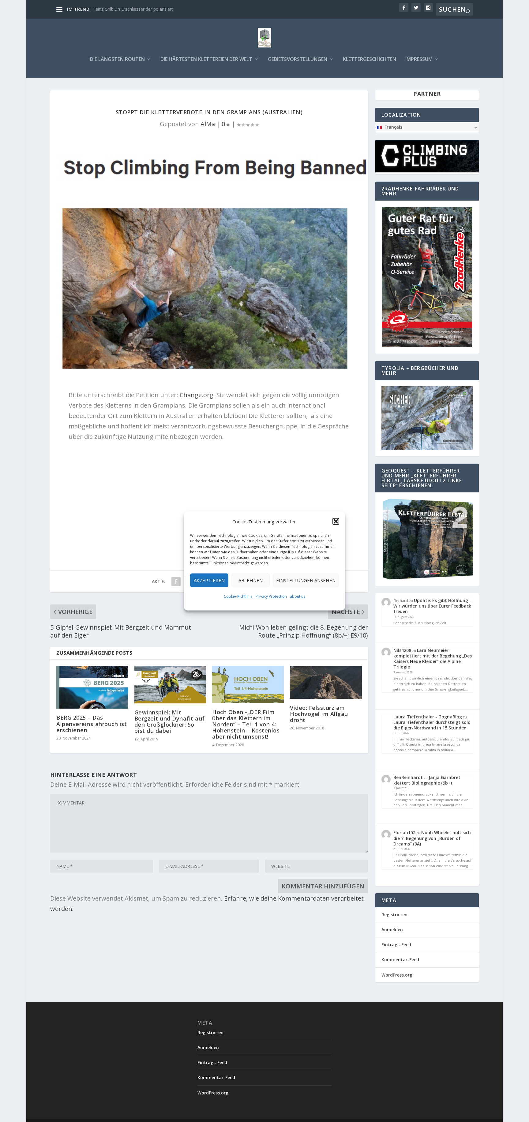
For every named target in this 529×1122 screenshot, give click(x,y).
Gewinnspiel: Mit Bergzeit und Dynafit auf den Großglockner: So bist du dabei (169, 722)
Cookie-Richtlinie (238, 596)
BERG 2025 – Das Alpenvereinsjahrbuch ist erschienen (91, 723)
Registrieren (394, 914)
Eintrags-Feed (396, 944)
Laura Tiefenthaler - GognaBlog (427, 717)
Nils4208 (402, 650)
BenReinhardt (408, 777)
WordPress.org (396, 975)
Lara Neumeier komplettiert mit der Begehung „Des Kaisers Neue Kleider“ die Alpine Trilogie (432, 658)
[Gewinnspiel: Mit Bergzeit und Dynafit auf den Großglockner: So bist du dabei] (170, 684)
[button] (336, 521)
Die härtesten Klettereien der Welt (206, 59)
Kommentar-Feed (400, 959)
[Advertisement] (209, 491)
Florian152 (404, 832)
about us (297, 596)
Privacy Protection (271, 596)
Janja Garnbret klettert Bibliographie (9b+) (426, 780)
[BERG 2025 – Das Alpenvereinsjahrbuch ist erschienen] (92, 687)
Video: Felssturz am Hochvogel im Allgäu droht (319, 714)
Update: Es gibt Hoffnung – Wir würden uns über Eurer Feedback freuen (432, 605)
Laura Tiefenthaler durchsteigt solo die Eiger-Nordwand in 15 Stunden (432, 725)
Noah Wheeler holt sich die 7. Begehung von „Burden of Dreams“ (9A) (432, 838)
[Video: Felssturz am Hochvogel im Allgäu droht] (326, 682)
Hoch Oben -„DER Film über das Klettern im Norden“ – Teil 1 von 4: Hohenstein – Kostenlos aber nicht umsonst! (246, 724)
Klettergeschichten (369, 59)
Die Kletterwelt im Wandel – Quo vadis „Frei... (137, 9)
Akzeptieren (209, 580)
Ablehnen (250, 580)
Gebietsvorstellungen (297, 59)
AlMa (208, 124)
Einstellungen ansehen (306, 580)
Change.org (196, 395)
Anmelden (392, 929)
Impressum (419, 59)
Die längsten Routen (117, 59)
